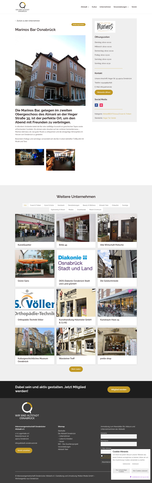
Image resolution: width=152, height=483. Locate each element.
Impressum (135, 463)
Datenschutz (126, 463)
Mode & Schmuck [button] (95, 209)
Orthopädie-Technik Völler (30, 319)
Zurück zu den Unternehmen (28, 21)
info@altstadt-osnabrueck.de (26, 443)
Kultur (94, 7)
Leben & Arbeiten (65, 439)
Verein (134, 7)
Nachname (104, 441)
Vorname (104, 433)
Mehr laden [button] (76, 369)
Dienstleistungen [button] (73, 205)
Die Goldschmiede (109, 281)
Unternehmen (105, 7)
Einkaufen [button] (115, 205)
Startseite (61, 431)
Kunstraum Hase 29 (109, 319)
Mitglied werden (118, 389)
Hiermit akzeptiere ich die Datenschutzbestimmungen (111, 457)
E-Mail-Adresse (106, 448)
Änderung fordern (78, 24)
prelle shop (105, 358)
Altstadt (84, 7)
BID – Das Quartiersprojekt (68, 444)
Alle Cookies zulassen (140, 471)
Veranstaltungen (120, 7)
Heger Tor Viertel (109, 118)
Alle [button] (25, 205)
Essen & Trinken (125, 114)
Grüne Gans (23, 281)
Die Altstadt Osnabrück (66, 433)
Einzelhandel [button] (81, 209)
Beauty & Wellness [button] (89, 205)
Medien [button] (71, 209)
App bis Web (146, 477)
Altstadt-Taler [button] (103, 205)
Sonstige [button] (125, 205)
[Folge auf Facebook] (96, 105)
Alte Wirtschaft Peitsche (112, 245)
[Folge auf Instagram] (101, 105)
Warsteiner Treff (66, 358)
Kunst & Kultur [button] (49, 205)
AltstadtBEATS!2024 (110, 114)
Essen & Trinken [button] (35, 205)
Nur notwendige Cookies (121, 470)
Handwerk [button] (61, 205)
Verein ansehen (23, 450)
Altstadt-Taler (63, 449)
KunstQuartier (24, 245)
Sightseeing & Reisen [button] (58, 209)
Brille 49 (63, 245)
